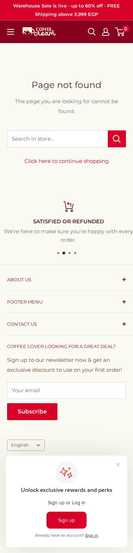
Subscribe (32, 411)
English (20, 445)
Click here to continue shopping (66, 161)
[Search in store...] (117, 138)
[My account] (105, 32)
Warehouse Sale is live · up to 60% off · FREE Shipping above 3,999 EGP (66, 10)
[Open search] (92, 32)
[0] (120, 32)
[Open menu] (10, 32)
